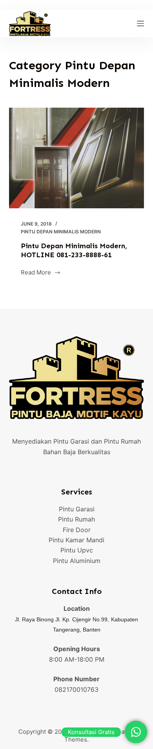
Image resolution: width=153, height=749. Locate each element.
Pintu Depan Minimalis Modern (61, 232)
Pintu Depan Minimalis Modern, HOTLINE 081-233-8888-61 (74, 250)
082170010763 (76, 689)
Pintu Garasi (77, 509)
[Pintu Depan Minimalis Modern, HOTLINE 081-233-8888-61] (76, 158)
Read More (36, 273)
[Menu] (140, 23)
